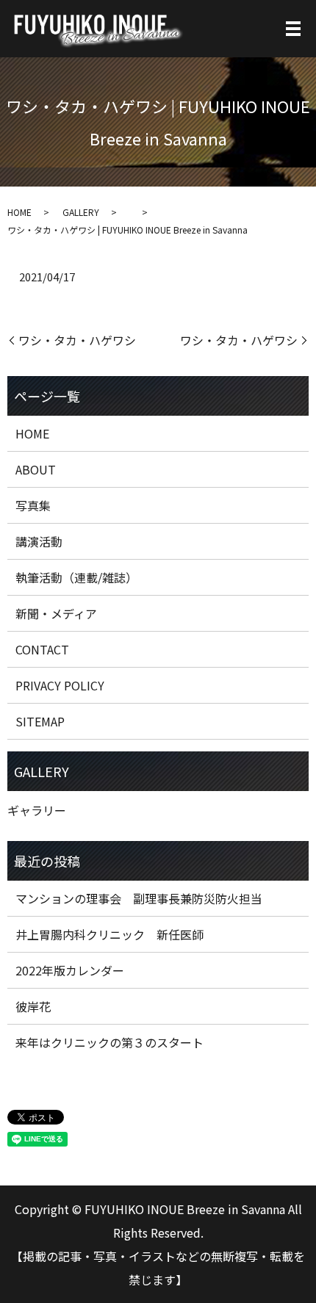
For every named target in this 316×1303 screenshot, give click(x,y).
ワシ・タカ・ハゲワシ (77, 340)
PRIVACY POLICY (59, 685)
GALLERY (80, 212)
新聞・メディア (56, 613)
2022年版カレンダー (69, 970)
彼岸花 (33, 1006)
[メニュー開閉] (293, 28)
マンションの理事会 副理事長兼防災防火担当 (138, 898)
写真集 (33, 505)
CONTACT (42, 649)
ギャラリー (36, 810)
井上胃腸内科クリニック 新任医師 (109, 934)
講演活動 (38, 541)
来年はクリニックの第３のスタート (109, 1042)
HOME (19, 212)
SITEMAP (40, 721)
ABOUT (35, 469)
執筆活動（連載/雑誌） (76, 577)
